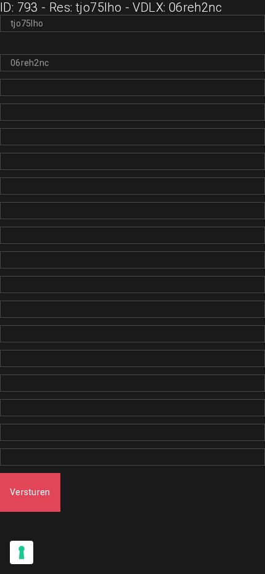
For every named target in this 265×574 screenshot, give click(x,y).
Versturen (30, 492)
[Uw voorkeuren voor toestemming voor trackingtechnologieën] (21, 552)
